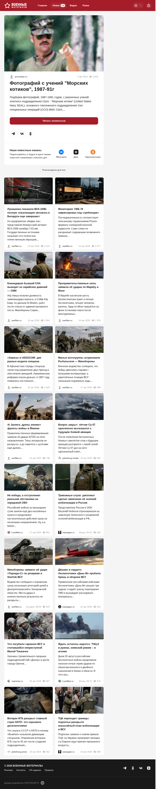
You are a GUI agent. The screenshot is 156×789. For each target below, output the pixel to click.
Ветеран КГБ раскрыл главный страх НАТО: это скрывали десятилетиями (27, 722)
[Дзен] (149, 768)
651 (48, 532)
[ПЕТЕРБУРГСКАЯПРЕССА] (9, 752)
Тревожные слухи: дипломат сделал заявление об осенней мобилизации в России (77, 499)
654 (99, 458)
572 (99, 681)
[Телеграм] (125, 768)
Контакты (21, 770)
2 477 (98, 246)
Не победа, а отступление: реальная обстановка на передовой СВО (24, 499)
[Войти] (149, 5)
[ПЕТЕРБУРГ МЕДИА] (59, 458)
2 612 (47, 246)
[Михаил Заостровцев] (9, 387)
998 (99, 387)
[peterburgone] (59, 606)
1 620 (47, 387)
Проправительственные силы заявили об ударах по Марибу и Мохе (78, 287)
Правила (49, 770)
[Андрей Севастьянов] (59, 387)
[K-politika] (9, 532)
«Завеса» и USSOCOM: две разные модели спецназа (24, 359)
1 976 (98, 320)
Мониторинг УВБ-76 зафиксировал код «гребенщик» (78, 211)
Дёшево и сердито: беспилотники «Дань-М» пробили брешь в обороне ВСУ (79, 573)
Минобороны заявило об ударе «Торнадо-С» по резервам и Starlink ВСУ (27, 573)
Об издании (35, 770)
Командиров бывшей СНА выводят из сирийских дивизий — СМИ (27, 287)
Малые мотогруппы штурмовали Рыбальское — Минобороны (79, 359)
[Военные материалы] (15, 5)
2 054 (47, 320)
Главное (42, 5)
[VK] (141, 768)
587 (48, 681)
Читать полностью (54, 121)
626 (99, 532)
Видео (73, 5)
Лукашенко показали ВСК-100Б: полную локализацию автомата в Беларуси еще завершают (28, 213)
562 (48, 752)
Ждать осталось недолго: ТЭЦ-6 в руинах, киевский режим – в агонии (78, 648)
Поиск (85, 5)
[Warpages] (59, 532)
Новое (58, 5)
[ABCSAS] (12, 77)
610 (99, 607)
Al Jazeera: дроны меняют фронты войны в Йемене (24, 426)
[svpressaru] (9, 681)
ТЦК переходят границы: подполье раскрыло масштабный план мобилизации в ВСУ (78, 724)
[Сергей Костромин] (9, 246)
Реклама (8, 770)
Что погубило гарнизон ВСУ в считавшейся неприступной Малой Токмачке (26, 648)
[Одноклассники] (133, 768)
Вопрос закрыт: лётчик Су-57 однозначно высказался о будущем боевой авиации (76, 428)
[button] (13, 133)
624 (48, 607)
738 (48, 458)
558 (99, 752)
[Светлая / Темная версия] (138, 5)
